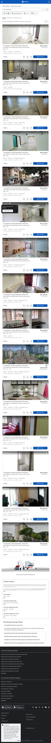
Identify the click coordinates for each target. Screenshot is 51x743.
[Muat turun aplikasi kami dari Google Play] (18, 707)
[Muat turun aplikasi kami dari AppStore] (6, 707)
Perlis (5, 596)
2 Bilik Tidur (11, 609)
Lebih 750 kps (6, 615)
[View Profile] (6, 26)
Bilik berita (4, 715)
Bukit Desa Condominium (38, 588)
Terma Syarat (29, 719)
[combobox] (23, 9)
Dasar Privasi (29, 714)
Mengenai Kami (5, 713)
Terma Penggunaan (31, 717)
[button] (4, 17)
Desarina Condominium (11, 589)
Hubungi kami (4, 721)
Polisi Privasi (15, 731)
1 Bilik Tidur (6, 609)
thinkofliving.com (30, 728)
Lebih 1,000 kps (13, 615)
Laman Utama (5, 6)
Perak (8, 596)
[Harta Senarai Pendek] (46, 26)
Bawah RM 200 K (7, 602)
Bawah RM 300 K (14, 602)
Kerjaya (3, 718)
